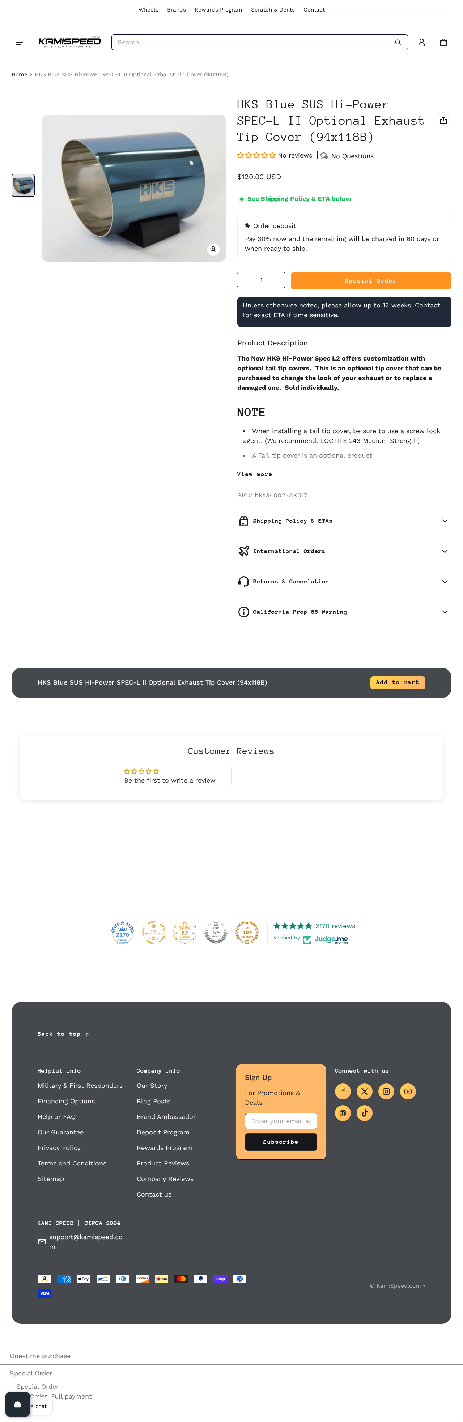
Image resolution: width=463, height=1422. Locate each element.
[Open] (17, 1404)
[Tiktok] (365, 1113)
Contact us (154, 1194)
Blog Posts (153, 1101)
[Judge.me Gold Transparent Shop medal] (153, 932)
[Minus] (245, 280)
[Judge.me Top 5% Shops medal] (216, 932)
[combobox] (259, 42)
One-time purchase (39, 1355)
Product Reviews (163, 1163)
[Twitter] (365, 1091)
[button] (443, 42)
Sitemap (51, 1178)
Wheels (148, 10)
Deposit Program (163, 1132)
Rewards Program (218, 10)
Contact (314, 10)
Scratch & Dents (273, 10)
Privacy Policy (59, 1147)
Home (19, 74)
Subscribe (281, 1141)
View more (255, 474)
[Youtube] (408, 1091)
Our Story (152, 1085)
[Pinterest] (343, 1113)
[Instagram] (386, 1091)
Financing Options (66, 1101)
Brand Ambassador (166, 1116)
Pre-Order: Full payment (53, 1396)
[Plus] (277, 280)
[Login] (422, 42)
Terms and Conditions (72, 1163)
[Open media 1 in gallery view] (23, 185)
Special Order (30, 1373)
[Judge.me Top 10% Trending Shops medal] (247, 932)
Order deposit (274, 225)
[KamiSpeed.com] (69, 42)
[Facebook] (343, 1091)
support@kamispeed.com (86, 1241)
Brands (176, 10)
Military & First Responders (80, 1085)
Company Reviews (165, 1178)
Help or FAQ (57, 1116)
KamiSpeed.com (399, 1286)
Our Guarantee (61, 1132)
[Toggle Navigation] (19, 42)
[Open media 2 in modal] (134, 188)
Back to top (59, 1033)
